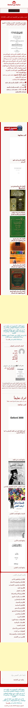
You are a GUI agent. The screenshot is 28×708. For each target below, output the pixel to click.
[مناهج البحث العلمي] (16, 554)
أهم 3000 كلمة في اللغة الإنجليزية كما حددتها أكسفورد (14, 431)
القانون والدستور (19, 608)
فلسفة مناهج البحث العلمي (17, 513)
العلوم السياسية (19, 605)
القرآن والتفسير (19, 614)
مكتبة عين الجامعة (21, 23)
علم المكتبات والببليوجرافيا (16, 634)
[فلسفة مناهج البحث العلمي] (16, 500)
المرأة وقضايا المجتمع (18, 611)
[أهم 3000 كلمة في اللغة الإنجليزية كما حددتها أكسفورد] (16, 418)
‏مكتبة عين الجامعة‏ (19, 680)
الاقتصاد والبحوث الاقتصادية (16, 585)
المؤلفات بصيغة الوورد (18, 619)
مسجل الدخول (16, 401)
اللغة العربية (20, 617)
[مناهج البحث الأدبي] (16, 527)
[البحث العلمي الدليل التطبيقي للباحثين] (16, 473)
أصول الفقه (21, 588)
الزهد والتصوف (20, 602)
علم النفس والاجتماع (18, 628)
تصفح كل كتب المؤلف (9, 366)
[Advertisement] (14, 108)
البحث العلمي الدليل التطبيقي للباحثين (14, 486)
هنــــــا (8, 339)
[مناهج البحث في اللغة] (16, 446)
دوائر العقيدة (20, 625)
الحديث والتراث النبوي (8, 23)
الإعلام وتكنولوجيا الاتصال (17, 582)
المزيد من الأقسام (19, 637)
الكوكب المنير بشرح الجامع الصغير (11, 383)
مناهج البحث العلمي (19, 567)
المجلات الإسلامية (19, 622)
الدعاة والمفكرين (19, 599)
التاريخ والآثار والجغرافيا (17, 593)
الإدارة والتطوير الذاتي (18, 579)
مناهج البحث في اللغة (19, 460)
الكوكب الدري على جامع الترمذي (9, 368)
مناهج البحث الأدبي (19, 540)
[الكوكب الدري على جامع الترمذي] (16, 41)
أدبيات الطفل (20, 591)
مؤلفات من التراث (19, 631)
